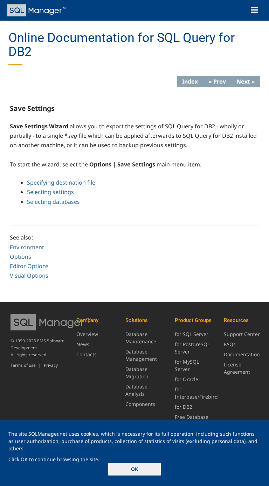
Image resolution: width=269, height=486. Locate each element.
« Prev (217, 81)
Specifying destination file (61, 182)
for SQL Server (191, 334)
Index (190, 81)
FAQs (230, 344)
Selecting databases (53, 202)
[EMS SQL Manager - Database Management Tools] (37, 10)
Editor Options (29, 266)
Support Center (242, 334)
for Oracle (186, 379)
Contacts (86, 354)
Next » (245, 81)
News (82, 344)
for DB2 (183, 406)
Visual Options (29, 275)
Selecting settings (50, 192)
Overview (87, 334)
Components (140, 404)
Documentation (242, 354)
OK (134, 469)
